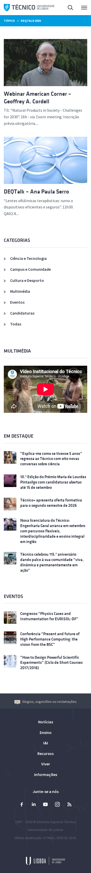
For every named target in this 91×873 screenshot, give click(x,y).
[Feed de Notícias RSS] (69, 805)
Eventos (17, 302)
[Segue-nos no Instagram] (57, 805)
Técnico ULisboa (29, 7)
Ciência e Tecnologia (28, 258)
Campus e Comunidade (30, 269)
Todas (15, 323)
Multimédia (20, 291)
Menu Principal (81, 7)
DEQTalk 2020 (31, 21)
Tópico (9, 21)
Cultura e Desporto (27, 280)
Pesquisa (67, 7)
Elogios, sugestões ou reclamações (49, 701)
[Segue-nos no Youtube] (45, 805)
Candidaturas (22, 313)
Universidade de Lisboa (45, 829)
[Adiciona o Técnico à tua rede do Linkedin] (33, 805)
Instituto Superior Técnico (56, 822)
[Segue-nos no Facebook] (21, 805)
